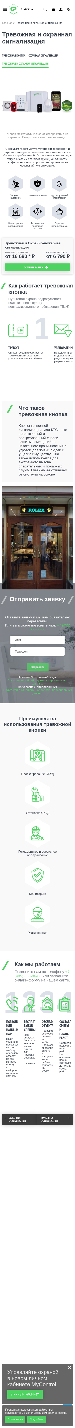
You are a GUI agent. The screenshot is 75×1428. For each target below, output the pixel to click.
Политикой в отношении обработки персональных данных (37, 691)
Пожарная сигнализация (49, 1120)
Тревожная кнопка (13, 55)
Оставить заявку (33, 267)
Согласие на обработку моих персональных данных (38, 682)
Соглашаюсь (15, 1419)
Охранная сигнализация (43, 55)
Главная (7, 23)
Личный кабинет (61, 9)
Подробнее (36, 1419)
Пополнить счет (53, 9)
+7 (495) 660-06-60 (69, 9)
